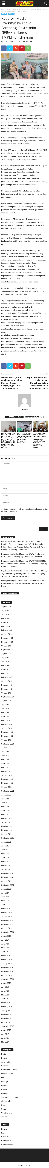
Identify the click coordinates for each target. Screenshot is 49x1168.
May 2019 (5, 948)
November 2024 (7, 689)
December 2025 (7, 638)
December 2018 (7, 967)
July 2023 (5, 752)
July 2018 (5, 987)
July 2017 (5, 1034)
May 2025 (5, 665)
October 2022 (6, 787)
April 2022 (5, 811)
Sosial (3, 1109)
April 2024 (5, 716)
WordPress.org (7, 1145)
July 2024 (5, 705)
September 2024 (7, 697)
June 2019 (5, 944)
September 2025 (7, 650)
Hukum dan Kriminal (9, 1070)
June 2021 (5, 850)
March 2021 (5, 862)
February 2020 (6, 913)
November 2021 (7, 830)
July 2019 (5, 940)
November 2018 (7, 971)
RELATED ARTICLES (14, 417)
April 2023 (5, 764)
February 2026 (6, 630)
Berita (9, 9)
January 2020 (6, 916)
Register (4, 1129)
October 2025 (6, 646)
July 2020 (5, 893)
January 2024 (6, 728)
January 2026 (6, 634)
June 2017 (5, 1038)
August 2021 (6, 842)
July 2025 (5, 658)
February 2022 (6, 818)
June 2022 (5, 803)
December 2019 (7, 920)
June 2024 (5, 709)
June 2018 (5, 991)
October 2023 (6, 740)
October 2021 (6, 834)
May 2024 (5, 713)
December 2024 (7, 685)
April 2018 (5, 999)
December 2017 (7, 1014)
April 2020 (5, 905)
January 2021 (6, 869)
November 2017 (7, 1018)
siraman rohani (6, 1101)
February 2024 (6, 724)
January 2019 (6, 963)
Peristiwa (4, 1085)
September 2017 (7, 1026)
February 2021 (6, 865)
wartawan (4, 1117)
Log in (3, 1133)
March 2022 (5, 814)
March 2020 (5, 909)
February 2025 (6, 677)
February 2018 (6, 1007)
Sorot (11, 14)
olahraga (4, 1082)
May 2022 (5, 807)
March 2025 (5, 673)
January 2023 (6, 775)
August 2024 (6, 701)
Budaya (4, 1058)
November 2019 (7, 924)
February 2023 (6, 771)
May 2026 (5, 618)
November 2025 (7, 642)
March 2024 (5, 720)
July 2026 (5, 611)
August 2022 (6, 795)
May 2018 (5, 995)
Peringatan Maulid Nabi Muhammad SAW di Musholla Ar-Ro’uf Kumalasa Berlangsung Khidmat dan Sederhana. (24, 437)
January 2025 (6, 681)
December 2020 (7, 873)
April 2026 (5, 622)
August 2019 (6, 936)
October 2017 (6, 1022)
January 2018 (6, 1011)
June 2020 (5, 897)
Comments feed (7, 1141)
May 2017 (5, 1042)
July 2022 (5, 799)
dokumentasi (6, 1062)
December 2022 (7, 779)
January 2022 (6, 822)
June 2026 (5, 615)
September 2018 (7, 979)
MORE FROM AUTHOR (33, 417)
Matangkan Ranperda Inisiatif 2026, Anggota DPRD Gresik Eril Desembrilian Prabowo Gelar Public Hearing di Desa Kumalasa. (23, 583)
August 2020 (6, 889)
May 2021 (5, 854)
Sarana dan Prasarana (9, 1097)
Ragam (4, 1089)
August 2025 (6, 654)
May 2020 (5, 901)
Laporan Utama (7, 1074)
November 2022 (7, 783)
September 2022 (7, 791)
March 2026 (5, 626)
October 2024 (6, 693)
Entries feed (5, 1137)
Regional (4, 1093)
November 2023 (7, 736)
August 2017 (6, 1030)
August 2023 (6, 748)
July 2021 (5, 846)
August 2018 (6, 983)
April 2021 (5, 858)
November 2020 (7, 877)
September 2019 (7, 932)
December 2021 (7, 826)
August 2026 (6, 607)
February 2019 (6, 960)
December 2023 (7, 732)
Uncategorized (6, 1113)
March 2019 (5, 956)
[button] (45, 3)
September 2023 (7, 744)
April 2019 (5, 952)
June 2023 (5, 756)
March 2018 (5, 1003)
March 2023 (5, 767)
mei (2, 1078)
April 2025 (5, 669)
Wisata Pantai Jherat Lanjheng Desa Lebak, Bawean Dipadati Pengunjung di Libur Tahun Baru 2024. (11, 383)
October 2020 (6, 881)
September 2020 (7, 885)
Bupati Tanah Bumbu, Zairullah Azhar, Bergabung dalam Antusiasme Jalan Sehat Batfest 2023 (37, 383)
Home (3, 9)
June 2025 (5, 662)
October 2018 (6, 975)
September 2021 (7, 838)
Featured (4, 1066)
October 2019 (6, 928)
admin (5, 41)
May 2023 (5, 760)
